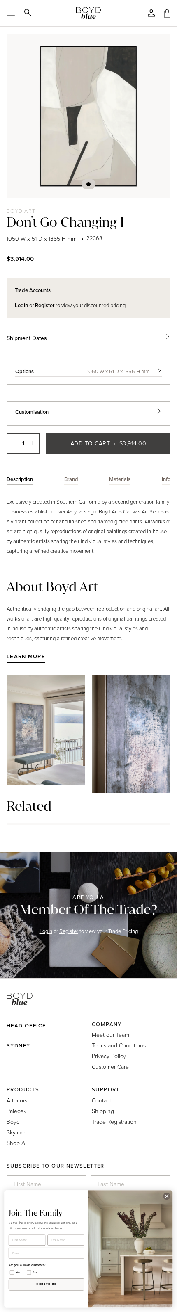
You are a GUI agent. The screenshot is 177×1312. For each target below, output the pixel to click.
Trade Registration (114, 1121)
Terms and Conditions (119, 1045)
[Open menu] (13, 13)
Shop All (17, 1143)
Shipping (103, 1111)
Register (68, 931)
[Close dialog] (166, 1196)
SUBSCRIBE (46, 1284)
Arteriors (17, 1100)
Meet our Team (110, 1034)
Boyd (13, 1121)
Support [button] (106, 1089)
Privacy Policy (109, 1056)
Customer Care (110, 1066)
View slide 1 (88, 184)
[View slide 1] (88, 116)
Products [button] (23, 1089)
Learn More (26, 656)
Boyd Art (21, 210)
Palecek (16, 1111)
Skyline (16, 1132)
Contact (101, 1100)
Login (46, 931)
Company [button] (107, 1024)
